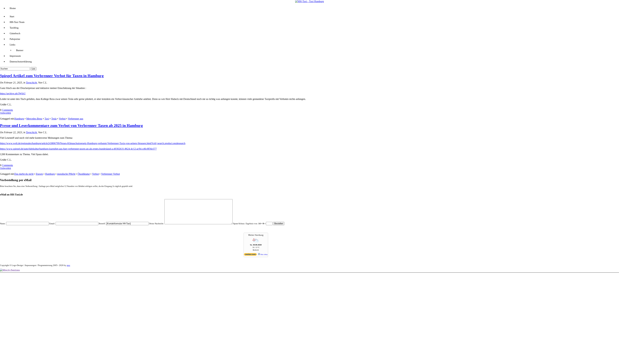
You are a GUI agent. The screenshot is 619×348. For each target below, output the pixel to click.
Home (13, 8)
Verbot (62, 118)
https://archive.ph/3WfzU (13, 93)
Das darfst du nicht (24, 174)
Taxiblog (14, 27)
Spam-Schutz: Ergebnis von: (249, 223)
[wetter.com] (250, 255)
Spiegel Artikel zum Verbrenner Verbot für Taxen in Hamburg (52, 76)
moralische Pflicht (66, 174)
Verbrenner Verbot (110, 174)
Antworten (5, 112)
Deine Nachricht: (156, 223)
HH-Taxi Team (17, 22)
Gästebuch (15, 33)
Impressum (15, 56)
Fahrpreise (15, 39)
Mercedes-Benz (34, 118)
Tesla (54, 118)
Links (12, 44)
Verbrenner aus (75, 118)
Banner (19, 50)
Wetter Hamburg (255, 235)
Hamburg (19, 118)
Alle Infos (264, 254)
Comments (7, 110)
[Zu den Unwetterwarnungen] (255, 243)
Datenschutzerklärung (21, 61)
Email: (52, 223)
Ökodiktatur (84, 174)
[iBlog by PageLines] (10, 270)
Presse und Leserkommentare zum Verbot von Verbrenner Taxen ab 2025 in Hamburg (71, 125)
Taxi (46, 118)
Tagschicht (31, 82)
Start (12, 16)
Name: (3, 223)
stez (68, 265)
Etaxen (39, 174)
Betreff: (102, 223)
